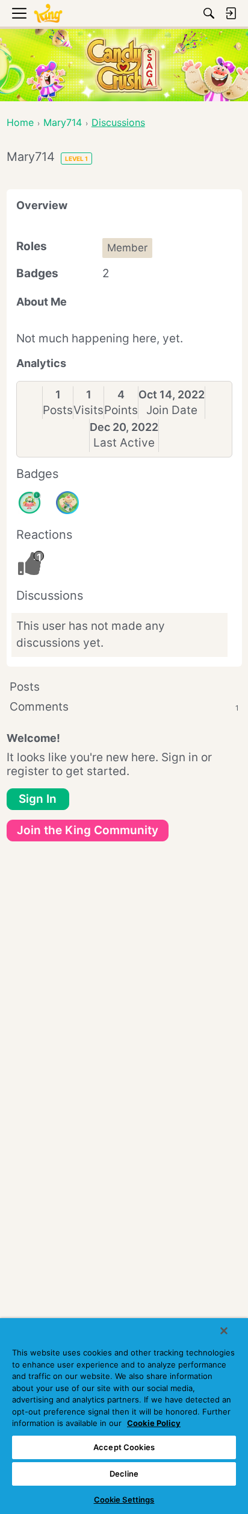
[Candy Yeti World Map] (67, 502)
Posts (58, 410)
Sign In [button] (38, 799)
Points (121, 410)
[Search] (209, 13)
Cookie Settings (124, 1499)
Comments (124, 707)
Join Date (171, 410)
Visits (88, 410)
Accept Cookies (124, 1447)
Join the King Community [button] (87, 830)
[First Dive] (29, 502)
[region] (124, 1416)
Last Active (124, 443)
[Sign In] (230, 13)
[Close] (224, 1330)
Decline (124, 1473)
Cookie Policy (154, 1423)
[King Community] (48, 14)
